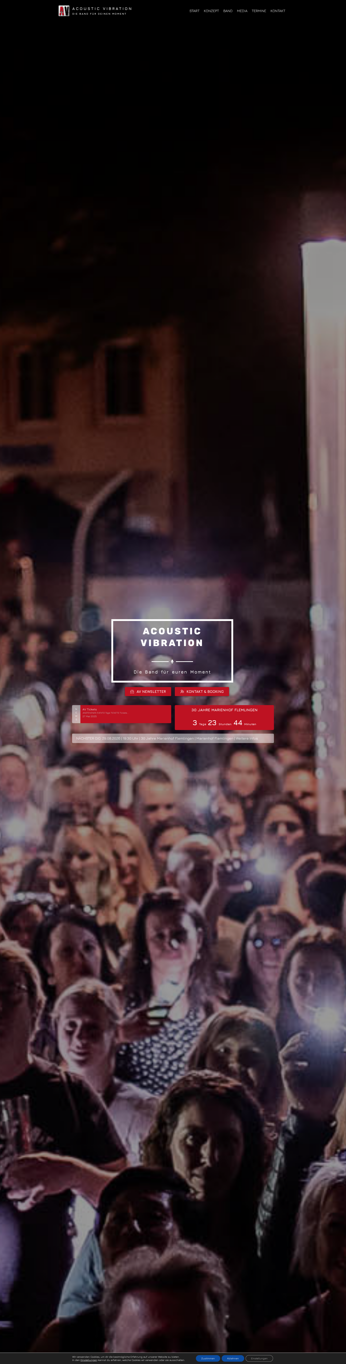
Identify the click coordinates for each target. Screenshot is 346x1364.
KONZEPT (211, 11)
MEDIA (242, 11)
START (194, 11)
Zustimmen (208, 1358)
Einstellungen (89, 1359)
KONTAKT (277, 11)
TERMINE (259, 11)
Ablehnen (233, 1358)
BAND (228, 11)
